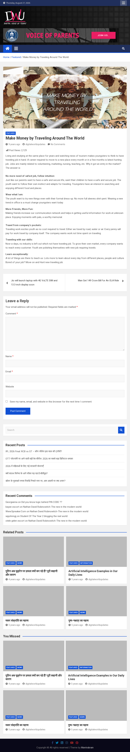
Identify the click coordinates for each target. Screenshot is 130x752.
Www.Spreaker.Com (16, 511)
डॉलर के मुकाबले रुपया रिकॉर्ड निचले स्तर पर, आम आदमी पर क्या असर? (35, 480)
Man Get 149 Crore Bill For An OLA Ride (98, 280)
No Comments (58, 144)
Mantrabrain (87, 747)
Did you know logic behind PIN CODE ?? (41, 502)
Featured (10, 133)
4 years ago (14, 579)
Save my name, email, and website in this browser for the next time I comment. (51, 401)
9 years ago (14, 144)
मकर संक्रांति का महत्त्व (17, 620)
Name (9, 356)
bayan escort (12, 506)
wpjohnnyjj (11, 516)
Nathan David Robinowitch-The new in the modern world (52, 506)
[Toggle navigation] (16, 48)
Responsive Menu (123, 3)
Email (9, 371)
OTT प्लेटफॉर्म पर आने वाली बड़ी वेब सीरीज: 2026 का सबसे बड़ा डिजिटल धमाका (39, 458)
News (19, 563)
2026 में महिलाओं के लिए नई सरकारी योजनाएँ (25, 466)
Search (121, 430)
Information (86, 563)
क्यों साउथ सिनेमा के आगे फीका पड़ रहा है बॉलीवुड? (27, 473)
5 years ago (77, 579)
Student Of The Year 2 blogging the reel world (44, 516)
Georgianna (11, 502)
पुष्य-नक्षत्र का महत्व (78, 620)
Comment (12, 313)
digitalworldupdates (35, 144)
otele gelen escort (15, 520)
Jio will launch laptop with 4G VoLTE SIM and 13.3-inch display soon (34, 282)
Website (10, 386)
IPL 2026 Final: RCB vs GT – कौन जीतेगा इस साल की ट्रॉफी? (34, 451)
